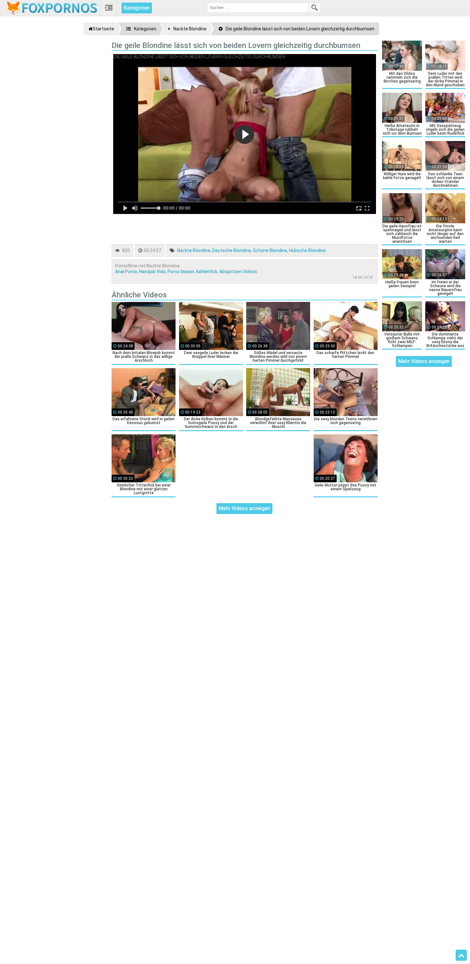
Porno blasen (181, 271)
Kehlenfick (206, 271)
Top (461, 955)
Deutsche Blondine (231, 250)
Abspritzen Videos (238, 271)
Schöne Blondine (270, 250)
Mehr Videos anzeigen (244, 508)
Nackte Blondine (193, 250)
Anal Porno (126, 271)
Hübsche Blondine (307, 250)
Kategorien (137, 8)
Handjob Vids (152, 271)
